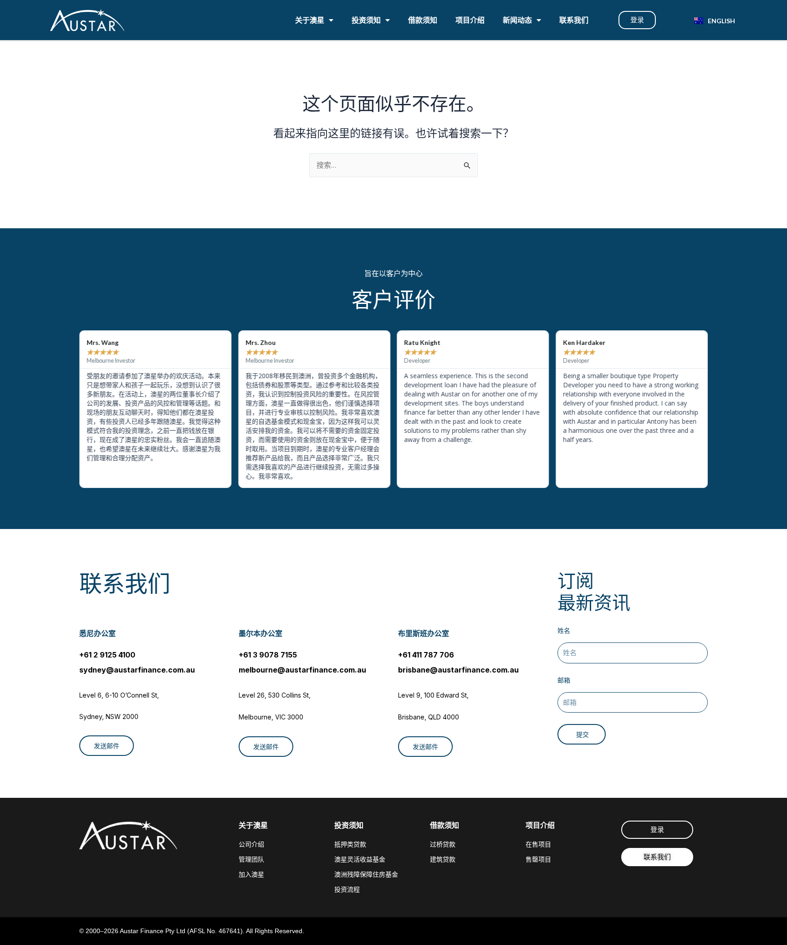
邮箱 (563, 680)
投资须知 (366, 19)
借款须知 (422, 19)
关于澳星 (309, 19)
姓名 (563, 630)
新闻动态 (517, 19)
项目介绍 (470, 19)
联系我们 (573, 19)
